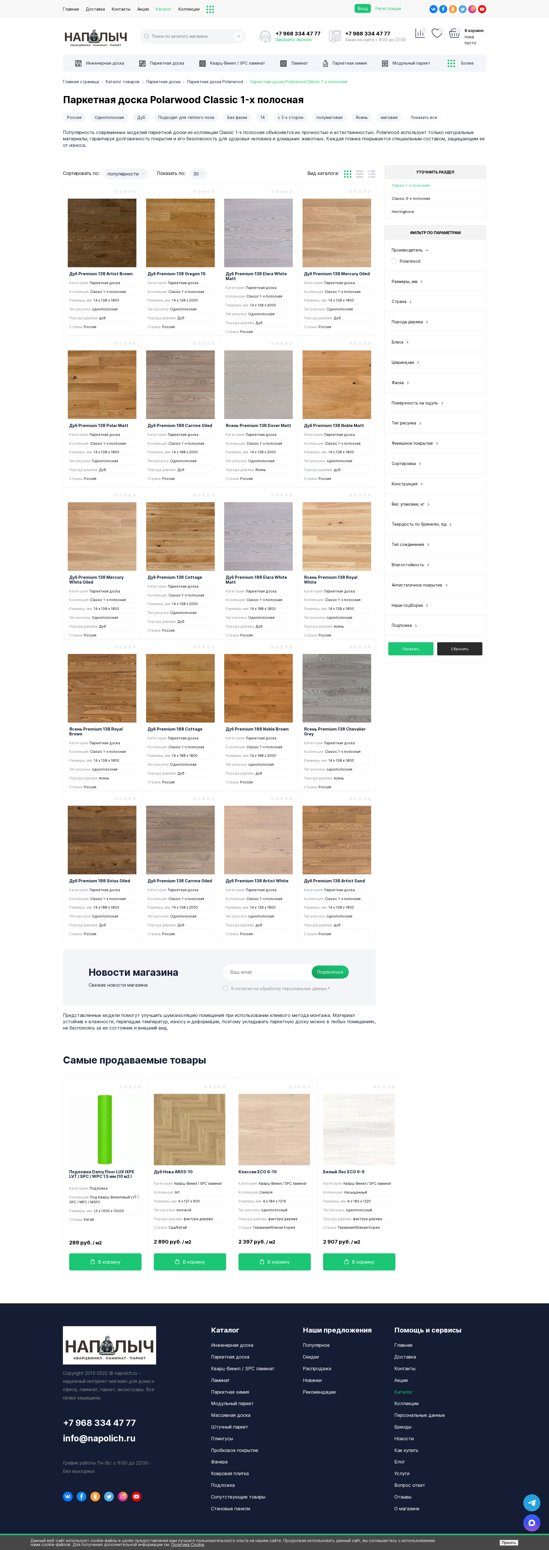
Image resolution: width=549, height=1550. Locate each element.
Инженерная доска (232, 1345)
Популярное (316, 1345)
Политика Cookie (187, 1544)
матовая (389, 117)
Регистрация (388, 8)
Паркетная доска (230, 1357)
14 (262, 117)
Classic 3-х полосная (411, 198)
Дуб (141, 117)
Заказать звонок (293, 39)
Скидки (311, 1357)
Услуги (401, 1473)
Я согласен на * (280, 988)
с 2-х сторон (290, 117)
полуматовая (330, 117)
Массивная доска (230, 1415)
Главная (71, 9)
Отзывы (402, 1497)
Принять (509, 1543)
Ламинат (220, 1380)
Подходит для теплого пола (186, 117)
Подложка (223, 1485)
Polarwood (410, 261)
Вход (363, 8)
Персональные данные (419, 1415)
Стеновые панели (230, 1508)
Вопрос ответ (409, 1485)
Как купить (406, 1450)
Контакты (121, 9)
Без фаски (237, 117)
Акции (143, 9)
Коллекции (189, 9)
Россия (74, 117)
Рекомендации (319, 1392)
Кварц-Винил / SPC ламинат (242, 1368)
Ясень (362, 117)
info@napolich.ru (99, 1438)
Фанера (219, 1462)
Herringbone (403, 211)
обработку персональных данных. (294, 988)
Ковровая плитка (230, 1473)
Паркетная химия (230, 1392)
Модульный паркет (232, 1403)
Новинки (312, 1380)
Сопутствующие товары (238, 1497)
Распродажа (317, 1368)
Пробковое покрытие (234, 1450)
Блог (399, 1462)
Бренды (402, 1427)
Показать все (424, 117)
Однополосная (109, 117)
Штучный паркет (229, 1427)
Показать (410, 649)
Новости (404, 1438)
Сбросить (460, 649)
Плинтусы (222, 1438)
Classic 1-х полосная (410, 185)
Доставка (95, 9)
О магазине (406, 1508)
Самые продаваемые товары (134, 1060)
